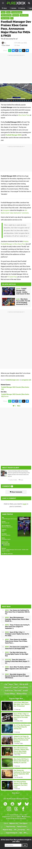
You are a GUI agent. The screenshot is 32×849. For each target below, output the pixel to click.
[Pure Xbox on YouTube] (12, 804)
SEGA (3, 531)
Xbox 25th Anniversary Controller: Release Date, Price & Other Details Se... (17, 619)
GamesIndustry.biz (11, 833)
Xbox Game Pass (6, 15)
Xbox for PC (9, 527)
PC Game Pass (12, 277)
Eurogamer (6, 210)
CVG (20, 833)
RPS (25, 833)
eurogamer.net (26, 380)
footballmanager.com (12, 380)
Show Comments (16, 492)
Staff (16, 684)
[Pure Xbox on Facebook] (23, 809)
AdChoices (27, 817)
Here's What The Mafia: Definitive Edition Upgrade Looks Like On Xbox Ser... (17, 668)
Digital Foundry (21, 826)
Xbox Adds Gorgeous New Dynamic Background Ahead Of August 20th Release (17, 676)
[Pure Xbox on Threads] (16, 809)
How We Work (24, 684)
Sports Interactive (6, 535)
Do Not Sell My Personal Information (16, 818)
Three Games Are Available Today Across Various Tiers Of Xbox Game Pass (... (16, 641)
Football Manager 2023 (13, 135)
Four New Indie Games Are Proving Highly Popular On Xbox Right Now (16, 654)
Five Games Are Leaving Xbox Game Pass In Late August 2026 (16, 647)
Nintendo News (7, 829)
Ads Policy (18, 690)
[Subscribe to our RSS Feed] (5, 804)
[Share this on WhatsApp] (9, 50)
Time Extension (10, 826)
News (3, 12)
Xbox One (15, 15)
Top (6, 684)
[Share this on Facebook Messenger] (27, 50)
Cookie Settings (10, 694)
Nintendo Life (13, 823)
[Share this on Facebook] (16, 50)
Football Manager (16, 12)
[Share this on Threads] (23, 50)
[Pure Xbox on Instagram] (9, 809)
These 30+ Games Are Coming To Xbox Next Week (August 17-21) (17, 661)
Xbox (8, 12)
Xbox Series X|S (5, 523)
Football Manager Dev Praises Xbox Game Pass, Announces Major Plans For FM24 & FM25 (16, 28)
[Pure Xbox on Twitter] (19, 804)
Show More (15, 793)
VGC (28, 829)
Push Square (23, 823)
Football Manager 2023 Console (9, 518)
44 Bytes (19, 817)
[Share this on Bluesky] (13, 50)
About (11, 684)
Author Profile (13, 480)
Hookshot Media (14, 815)
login (24, 504)
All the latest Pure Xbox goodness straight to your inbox (16, 840)
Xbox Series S (5, 18)
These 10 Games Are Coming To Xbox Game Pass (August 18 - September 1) (17, 626)
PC (12, 18)
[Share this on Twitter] (20, 50)
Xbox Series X (24, 15)
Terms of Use (9, 690)
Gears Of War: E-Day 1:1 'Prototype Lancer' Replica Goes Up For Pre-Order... (17, 633)
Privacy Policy (23, 687)
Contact (15, 687)
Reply (21, 480)
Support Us (7, 687)
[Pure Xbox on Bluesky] (27, 804)
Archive (25, 690)
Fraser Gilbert (6, 45)
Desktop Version (22, 694)
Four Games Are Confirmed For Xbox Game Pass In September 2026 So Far (17, 612)
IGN (15, 829)
